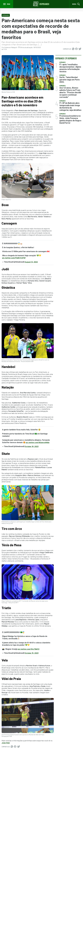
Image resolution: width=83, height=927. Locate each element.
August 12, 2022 (31, 262)
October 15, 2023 (31, 653)
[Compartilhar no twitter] (79, 49)
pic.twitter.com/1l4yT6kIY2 (28, 649)
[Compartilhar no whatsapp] (73, 49)
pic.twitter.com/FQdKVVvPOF (14, 258)
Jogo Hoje (6, 743)
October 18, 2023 (31, 446)
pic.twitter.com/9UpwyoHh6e (37, 442)
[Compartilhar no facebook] (76, 49)
